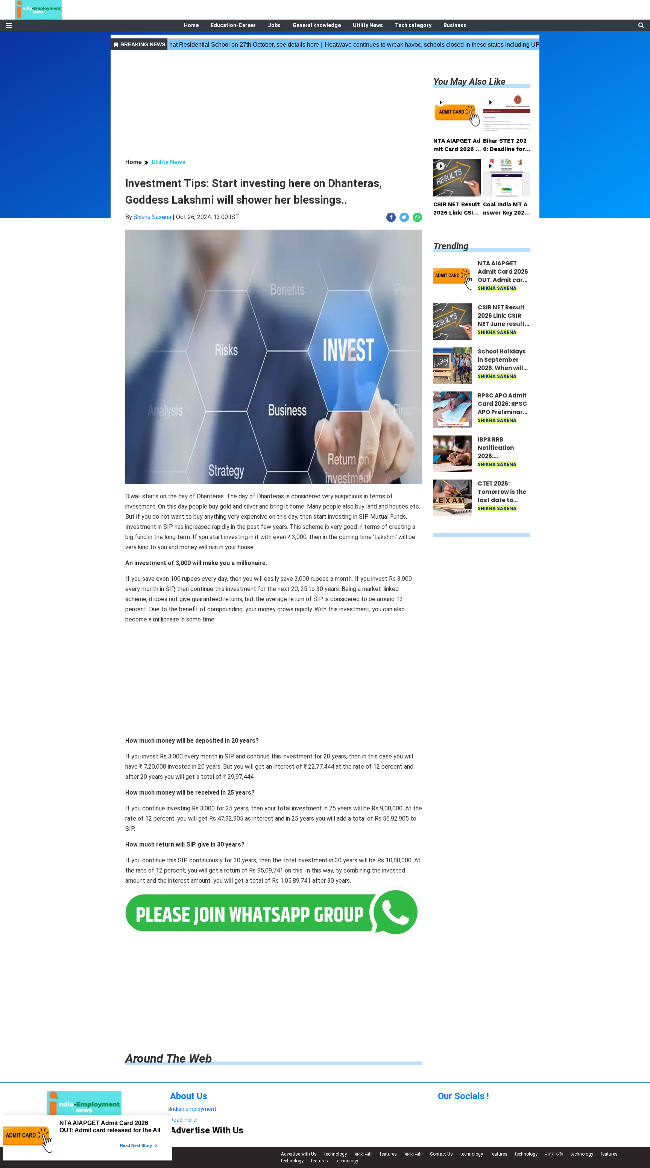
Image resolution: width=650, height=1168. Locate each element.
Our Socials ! (463, 1096)
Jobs (274, 25)
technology (335, 1154)
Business (454, 25)
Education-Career (233, 25)
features (388, 1154)
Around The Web (168, 1058)
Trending (450, 246)
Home (191, 25)
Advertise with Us (299, 1154)
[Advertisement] (273, 105)
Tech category (413, 25)
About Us (188, 1096)
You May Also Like (469, 81)
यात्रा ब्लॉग (363, 1154)
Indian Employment (193, 1109)
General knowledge (317, 25)
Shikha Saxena (152, 217)
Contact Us (441, 1154)
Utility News (368, 25)
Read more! (183, 1120)
